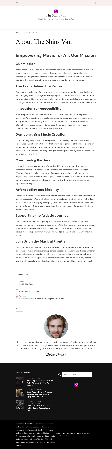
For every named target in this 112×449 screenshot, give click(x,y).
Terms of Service (83, 433)
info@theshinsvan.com (29, 291)
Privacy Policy (65, 436)
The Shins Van (56, 15)
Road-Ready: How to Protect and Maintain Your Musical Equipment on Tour (39, 394)
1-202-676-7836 (26, 284)
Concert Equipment (34, 401)
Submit (8, 439)
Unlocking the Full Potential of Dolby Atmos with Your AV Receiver (40, 383)
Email (5, 427)
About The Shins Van (64, 433)
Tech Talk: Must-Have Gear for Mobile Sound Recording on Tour (40, 408)
